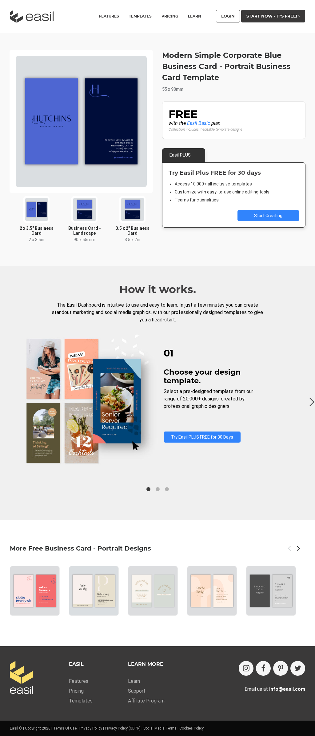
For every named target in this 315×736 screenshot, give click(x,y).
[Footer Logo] (21, 678)
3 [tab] (167, 489)
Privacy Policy (90, 728)
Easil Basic (198, 123)
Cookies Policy (191, 728)
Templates (81, 701)
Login (228, 16)
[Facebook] (263, 668)
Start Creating (268, 215)
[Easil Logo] (34, 16)
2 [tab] (157, 489)
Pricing (169, 16)
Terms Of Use (65, 728)
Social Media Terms (160, 728)
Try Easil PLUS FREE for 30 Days (202, 437)
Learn (194, 16)
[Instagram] (246, 668)
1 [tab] (148, 489)
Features (78, 681)
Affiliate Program (146, 701)
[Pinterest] (280, 668)
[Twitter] (297, 668)
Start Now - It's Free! (272, 16)
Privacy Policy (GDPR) (123, 728)
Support (137, 691)
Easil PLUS (180, 155)
